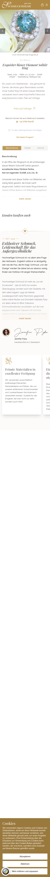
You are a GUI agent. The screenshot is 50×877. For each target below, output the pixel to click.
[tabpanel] (25, 180)
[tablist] (25, 148)
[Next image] (47, 31)
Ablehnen (25, 864)
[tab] (12, 148)
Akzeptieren (25, 856)
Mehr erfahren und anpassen (25, 871)
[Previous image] (2, 31)
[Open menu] (47, 5)
